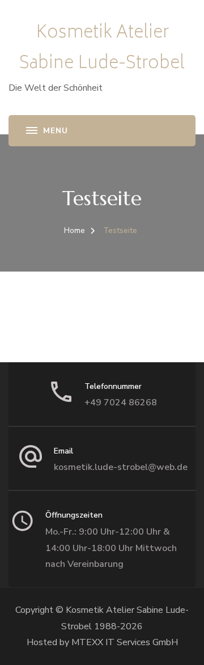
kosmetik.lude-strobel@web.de (121, 467)
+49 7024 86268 (120, 402)
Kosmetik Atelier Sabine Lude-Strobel (102, 49)
